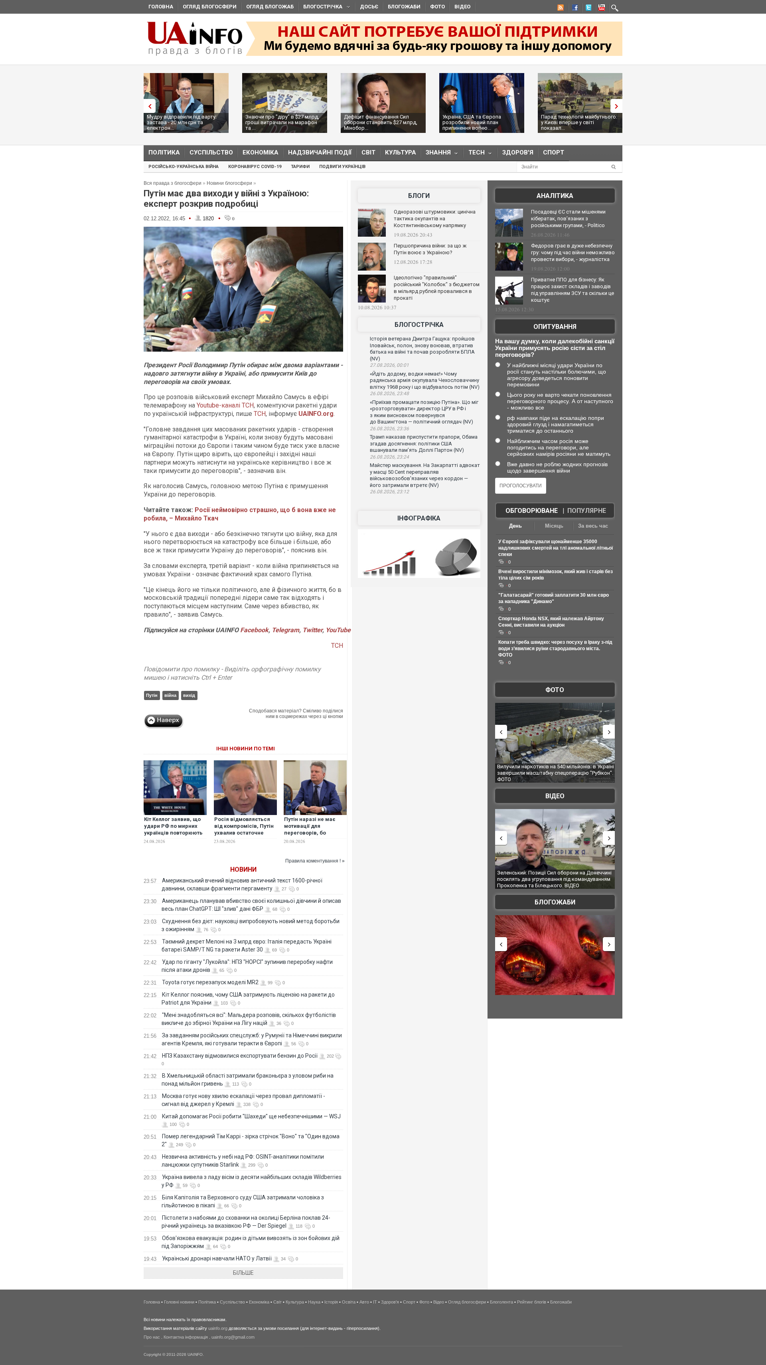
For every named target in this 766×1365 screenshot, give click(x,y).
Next (618, 106)
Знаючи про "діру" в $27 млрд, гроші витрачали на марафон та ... (282, 122)
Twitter (312, 630)
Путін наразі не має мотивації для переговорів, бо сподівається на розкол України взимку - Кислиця (315, 836)
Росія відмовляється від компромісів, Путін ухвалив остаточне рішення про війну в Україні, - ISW (244, 832)
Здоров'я (517, 152)
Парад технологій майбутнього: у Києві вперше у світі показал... (579, 122)
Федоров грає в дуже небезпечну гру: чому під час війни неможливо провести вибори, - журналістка (573, 252)
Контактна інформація (186, 1337)
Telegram (285, 630)
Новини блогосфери (229, 183)
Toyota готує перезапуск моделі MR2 (210, 982)
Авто (364, 1302)
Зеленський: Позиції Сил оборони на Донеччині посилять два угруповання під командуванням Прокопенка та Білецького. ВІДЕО (554, 879)
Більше (243, 1273)
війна (170, 695)
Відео (462, 7)
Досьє (369, 7)
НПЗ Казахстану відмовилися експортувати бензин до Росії (240, 1055)
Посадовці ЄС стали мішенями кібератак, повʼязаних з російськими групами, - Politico (568, 218)
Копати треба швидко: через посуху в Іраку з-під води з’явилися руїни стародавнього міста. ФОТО (555, 648)
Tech (474, 154)
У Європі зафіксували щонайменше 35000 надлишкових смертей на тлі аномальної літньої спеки (555, 548)
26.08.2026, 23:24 (389, 457)
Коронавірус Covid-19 (254, 166)
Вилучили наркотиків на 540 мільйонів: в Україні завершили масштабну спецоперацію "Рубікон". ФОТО (555, 773)
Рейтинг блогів (531, 1302)
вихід (189, 695)
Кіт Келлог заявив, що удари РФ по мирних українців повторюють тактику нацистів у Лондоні (173, 832)
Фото (437, 7)
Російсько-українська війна (183, 166)
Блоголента (501, 1302)
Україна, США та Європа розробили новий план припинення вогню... (471, 122)
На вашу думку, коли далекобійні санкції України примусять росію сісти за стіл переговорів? (554, 348)
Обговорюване (531, 510)
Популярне (586, 510)
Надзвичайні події (320, 152)
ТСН (260, 413)
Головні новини (179, 1302)
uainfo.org (217, 1328)
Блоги (419, 196)
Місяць (554, 526)
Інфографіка (418, 518)
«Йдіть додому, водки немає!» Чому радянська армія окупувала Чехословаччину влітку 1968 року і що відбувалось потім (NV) (425, 380)
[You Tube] (600, 8)
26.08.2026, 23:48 (389, 393)
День (515, 526)
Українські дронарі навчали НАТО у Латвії (217, 1258)
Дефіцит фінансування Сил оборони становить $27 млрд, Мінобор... (380, 122)
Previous (148, 106)
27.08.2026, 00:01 (389, 365)
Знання (436, 154)
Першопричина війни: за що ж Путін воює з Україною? (430, 249)
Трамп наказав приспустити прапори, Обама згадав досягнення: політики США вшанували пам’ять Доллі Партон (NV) (424, 443)
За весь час (593, 526)
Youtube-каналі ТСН (224, 405)
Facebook (254, 630)
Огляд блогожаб (270, 7)
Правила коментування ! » (315, 861)
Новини (243, 869)
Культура (400, 152)
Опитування (554, 326)
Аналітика (555, 196)
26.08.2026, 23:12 (389, 492)
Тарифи (300, 166)
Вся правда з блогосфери (172, 183)
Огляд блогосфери (210, 7)
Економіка (260, 152)
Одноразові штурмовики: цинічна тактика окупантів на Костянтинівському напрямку (435, 218)
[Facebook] (573, 8)
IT (375, 1302)
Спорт (553, 152)
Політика (164, 152)
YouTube (338, 630)
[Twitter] (586, 8)
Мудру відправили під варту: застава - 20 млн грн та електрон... (182, 122)
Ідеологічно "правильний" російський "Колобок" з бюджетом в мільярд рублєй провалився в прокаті (437, 288)
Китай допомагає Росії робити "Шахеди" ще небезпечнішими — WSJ (251, 1116)
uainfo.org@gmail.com (233, 1337)
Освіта (348, 1302)
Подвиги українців (342, 166)
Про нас (152, 1337)
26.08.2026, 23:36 (389, 428)
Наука (314, 1302)
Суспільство (211, 152)
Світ (368, 152)
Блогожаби (404, 7)
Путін (152, 695)
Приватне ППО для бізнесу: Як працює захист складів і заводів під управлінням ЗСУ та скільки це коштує (572, 290)
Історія (331, 1302)
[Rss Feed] (559, 8)
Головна (160, 7)
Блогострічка (320, 8)
